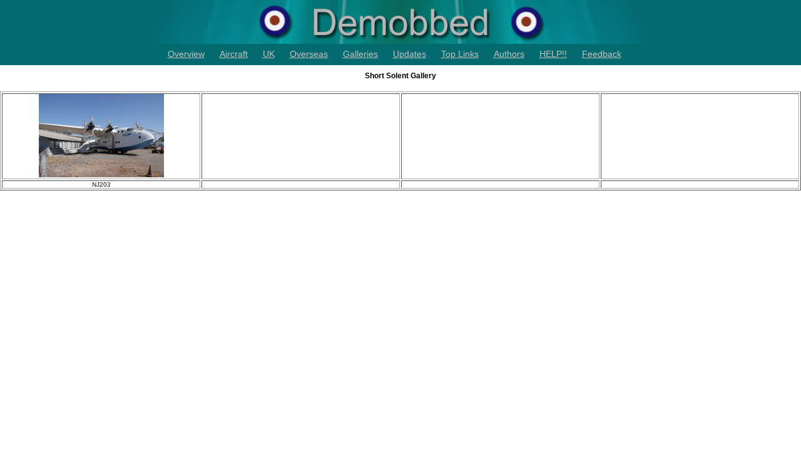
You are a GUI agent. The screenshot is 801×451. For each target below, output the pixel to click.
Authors (509, 54)
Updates (409, 54)
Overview (186, 54)
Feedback (601, 54)
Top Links (460, 54)
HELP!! (553, 54)
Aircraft (234, 54)
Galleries (360, 54)
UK (269, 54)
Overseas (309, 54)
